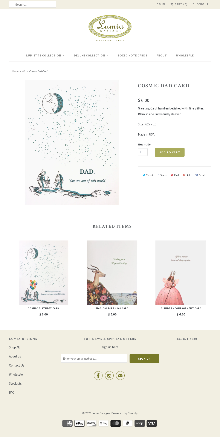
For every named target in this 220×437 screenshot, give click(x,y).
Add (189, 175)
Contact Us (16, 365)
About (162, 55)
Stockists (15, 383)
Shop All (14, 347)
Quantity (144, 144)
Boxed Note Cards (132, 55)
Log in (160, 4)
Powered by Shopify (125, 413)
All (23, 71)
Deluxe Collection (89, 55)
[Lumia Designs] (110, 29)
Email (202, 175)
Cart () (181, 4)
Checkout (200, 4)
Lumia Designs (101, 413)
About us (15, 356)
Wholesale (185, 55)
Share (163, 175)
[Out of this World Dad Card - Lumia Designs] (71, 142)
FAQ (11, 392)
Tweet (149, 175)
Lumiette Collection (43, 55)
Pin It (177, 175)
